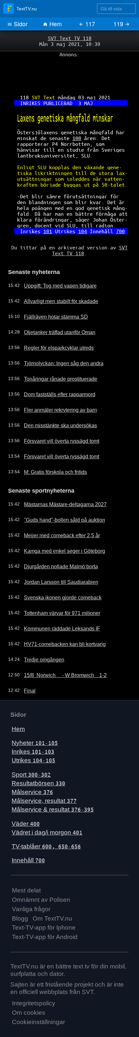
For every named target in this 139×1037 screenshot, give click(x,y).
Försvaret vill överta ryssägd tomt (56, 420)
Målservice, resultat (44, 778)
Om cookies (28, 990)
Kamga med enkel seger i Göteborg (58, 528)
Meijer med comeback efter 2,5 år (56, 513)
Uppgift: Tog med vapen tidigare (54, 264)
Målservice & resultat (53, 787)
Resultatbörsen (38, 761)
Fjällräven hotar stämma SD (50, 296)
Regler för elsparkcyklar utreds (53, 327)
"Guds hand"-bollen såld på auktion (58, 497)
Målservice (32, 770)
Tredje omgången (40, 637)
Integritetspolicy (33, 981)
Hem (55, 23)
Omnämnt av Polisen (41, 877)
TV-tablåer (46, 824)
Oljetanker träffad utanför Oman (54, 311)
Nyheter (35, 720)
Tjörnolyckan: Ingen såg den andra (57, 342)
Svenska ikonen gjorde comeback (56, 575)
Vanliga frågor (31, 886)
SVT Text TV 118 (69, 38)
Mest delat (26, 868)
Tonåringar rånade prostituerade (55, 358)
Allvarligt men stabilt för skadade (55, 280)
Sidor (19, 23)
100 (76, 131)
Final (27, 668)
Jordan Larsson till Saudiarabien (55, 559)
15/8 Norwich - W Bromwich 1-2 (59, 653)
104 (81, 214)
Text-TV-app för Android (45, 914)
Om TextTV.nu (52, 896)
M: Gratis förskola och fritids (50, 451)
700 (115, 214)
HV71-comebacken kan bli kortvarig (58, 622)
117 (89, 23)
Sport (31, 752)
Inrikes (33, 729)
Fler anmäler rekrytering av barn (55, 389)
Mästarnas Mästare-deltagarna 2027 (59, 482)
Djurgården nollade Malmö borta (55, 544)
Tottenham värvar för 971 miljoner (56, 591)
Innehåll (28, 838)
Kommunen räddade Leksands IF (56, 606)
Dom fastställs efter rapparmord (54, 373)
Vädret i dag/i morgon (47, 810)
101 (50, 214)
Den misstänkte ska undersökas (54, 404)
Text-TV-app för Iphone (44, 905)
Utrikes (33, 738)
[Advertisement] (69, 71)
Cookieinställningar (38, 1000)
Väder (26, 801)
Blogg (20, 896)
